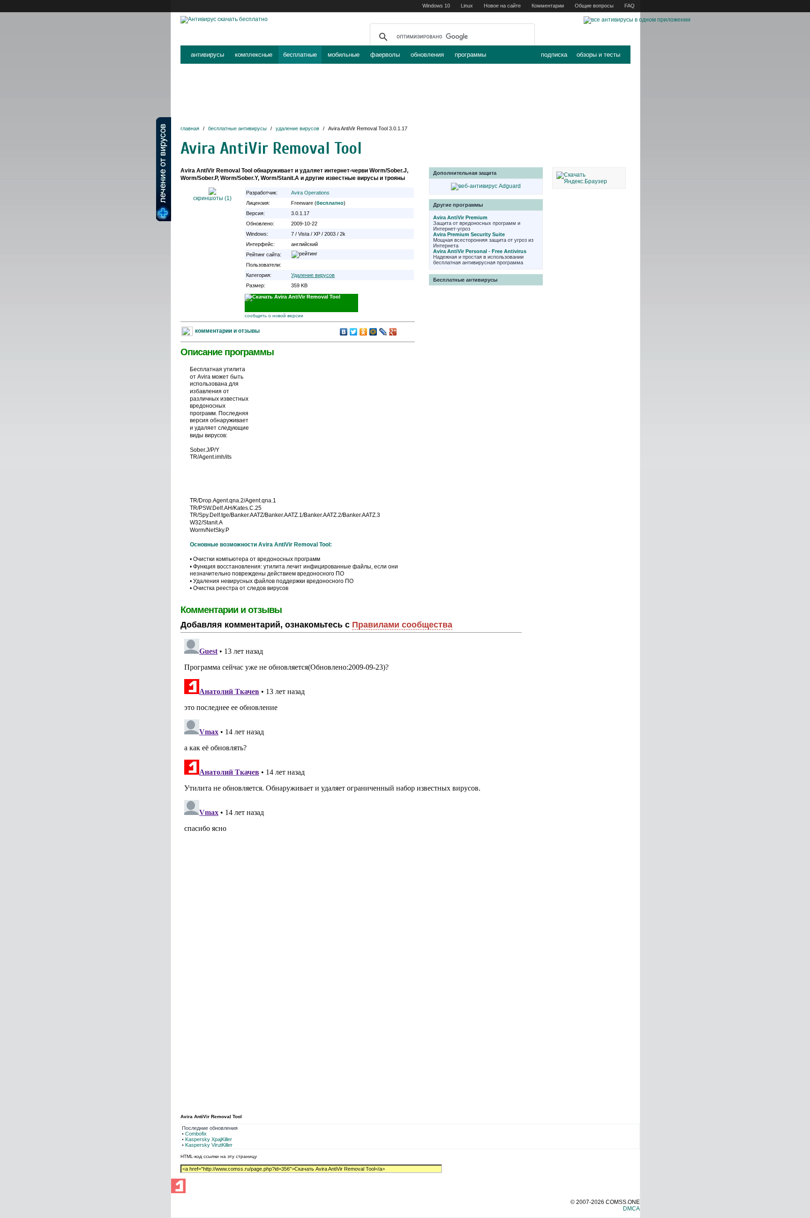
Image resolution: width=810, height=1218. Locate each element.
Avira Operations (310, 192)
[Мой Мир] (373, 332)
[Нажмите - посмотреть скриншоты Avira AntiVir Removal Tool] (212, 193)
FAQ (629, 5)
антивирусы (207, 54)
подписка (554, 54)
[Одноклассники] (363, 332)
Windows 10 (436, 5)
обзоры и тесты (598, 54)
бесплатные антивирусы (237, 128)
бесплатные (300, 54)
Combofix (196, 1133)
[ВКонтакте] (344, 332)
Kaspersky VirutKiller (208, 1145)
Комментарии (548, 5)
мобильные (344, 54)
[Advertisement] (405, 95)
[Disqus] (351, 752)
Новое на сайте (502, 5)
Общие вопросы (594, 5)
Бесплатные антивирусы (465, 280)
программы (470, 54)
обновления (427, 54)
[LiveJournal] (383, 332)
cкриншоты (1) (212, 198)
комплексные (253, 54)
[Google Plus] (393, 332)
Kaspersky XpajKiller (208, 1139)
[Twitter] (354, 332)
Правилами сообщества (402, 624)
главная (189, 128)
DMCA (631, 1208)
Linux (467, 5)
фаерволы (385, 54)
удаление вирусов (297, 128)
